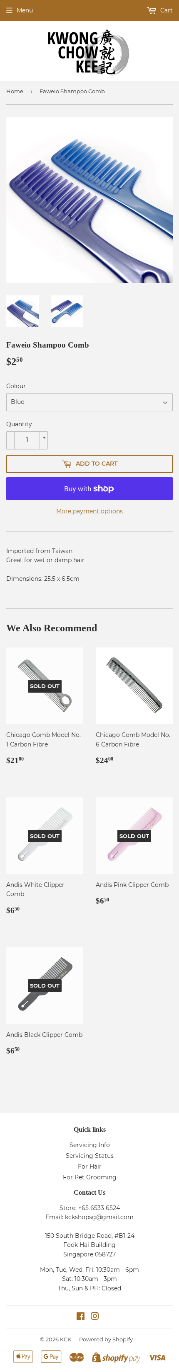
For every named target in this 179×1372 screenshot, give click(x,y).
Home (14, 91)
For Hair (90, 1166)
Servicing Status (90, 1155)
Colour (16, 386)
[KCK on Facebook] (80, 1317)
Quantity (19, 424)
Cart (166, 10)
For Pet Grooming (90, 1177)
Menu (25, 10)
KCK (65, 1339)
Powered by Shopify (106, 1339)
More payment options (89, 511)
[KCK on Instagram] (95, 1317)
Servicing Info (90, 1145)
